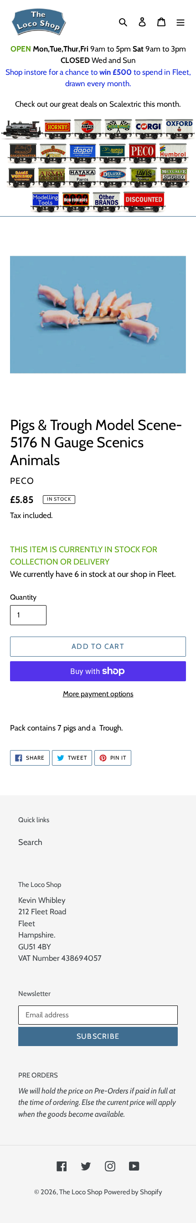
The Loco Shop (80, 1192)
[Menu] (180, 21)
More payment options (98, 693)
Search (30, 842)
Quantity (23, 597)
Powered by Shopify (133, 1192)
